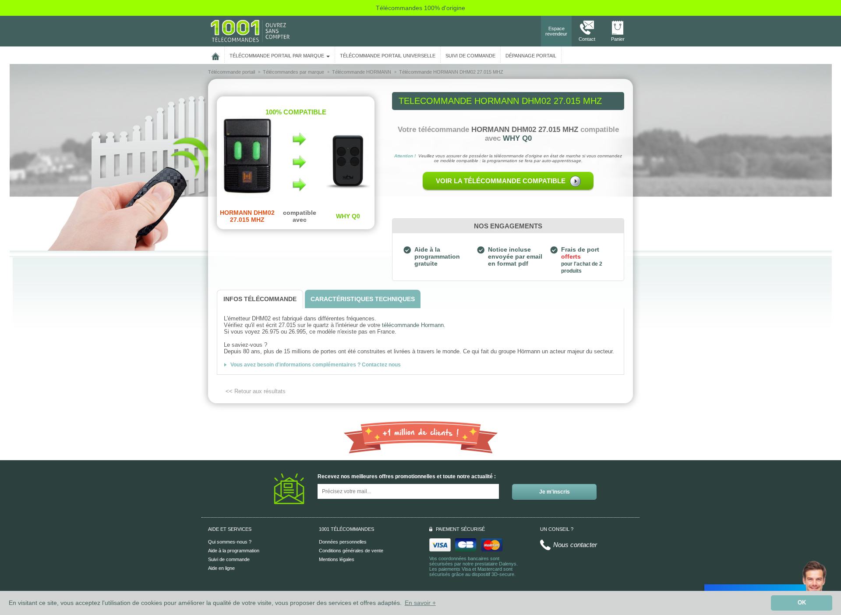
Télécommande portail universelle (387, 55)
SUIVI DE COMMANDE (470, 55)
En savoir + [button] (420, 602)
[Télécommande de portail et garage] (250, 30)
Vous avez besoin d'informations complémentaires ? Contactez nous (315, 365)
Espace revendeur (556, 31)
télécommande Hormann (413, 325)
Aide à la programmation (233, 550)
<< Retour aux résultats (256, 391)
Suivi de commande (229, 559)
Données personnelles (343, 541)
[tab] (260, 299)
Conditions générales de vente (351, 550)
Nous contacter (575, 544)
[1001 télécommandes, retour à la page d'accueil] (215, 54)
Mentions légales (336, 559)
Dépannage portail (530, 55)
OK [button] (802, 603)
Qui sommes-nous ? (229, 541)
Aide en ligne (221, 568)
